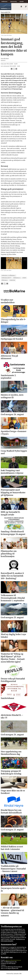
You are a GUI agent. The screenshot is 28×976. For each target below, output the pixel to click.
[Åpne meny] (21, 6)
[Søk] (26, 6)
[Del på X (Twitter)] (14, 69)
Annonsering (13, 1)
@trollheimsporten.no (14, 960)
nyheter (12, 280)
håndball (5, 280)
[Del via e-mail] (16, 69)
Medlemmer (4, 1)
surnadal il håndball (8, 275)
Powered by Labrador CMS (14, 973)
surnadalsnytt (6, 278)
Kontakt (22, 1)
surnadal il (17, 278)
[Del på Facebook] (11, 69)
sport (24, 278)
